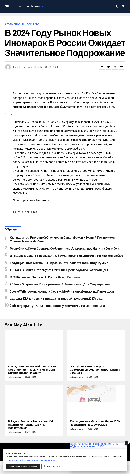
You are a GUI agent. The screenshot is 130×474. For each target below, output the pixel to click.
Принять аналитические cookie (22, 466)
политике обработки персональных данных (32, 460)
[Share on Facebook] (102, 67)
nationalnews (24, 67)
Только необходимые (54, 466)
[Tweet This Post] (108, 67)
